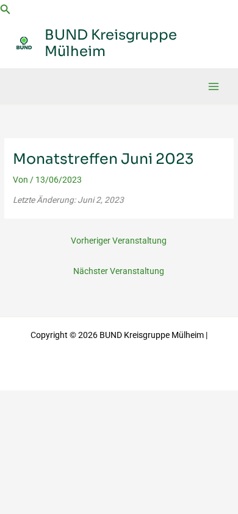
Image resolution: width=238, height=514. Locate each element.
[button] (5, 9)
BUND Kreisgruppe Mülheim (111, 43)
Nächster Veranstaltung (118, 271)
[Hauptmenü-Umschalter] (213, 86)
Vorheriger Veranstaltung (119, 240)
